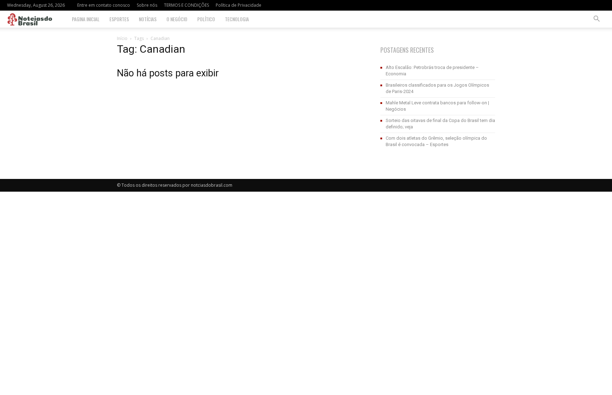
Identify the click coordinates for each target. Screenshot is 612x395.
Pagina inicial (86, 19)
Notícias (148, 19)
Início (122, 38)
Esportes (119, 19)
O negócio (176, 19)
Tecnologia (237, 19)
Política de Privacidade (238, 5)
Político (206, 19)
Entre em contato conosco (103, 5)
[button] (596, 19)
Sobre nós (147, 5)
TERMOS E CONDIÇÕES (186, 5)
